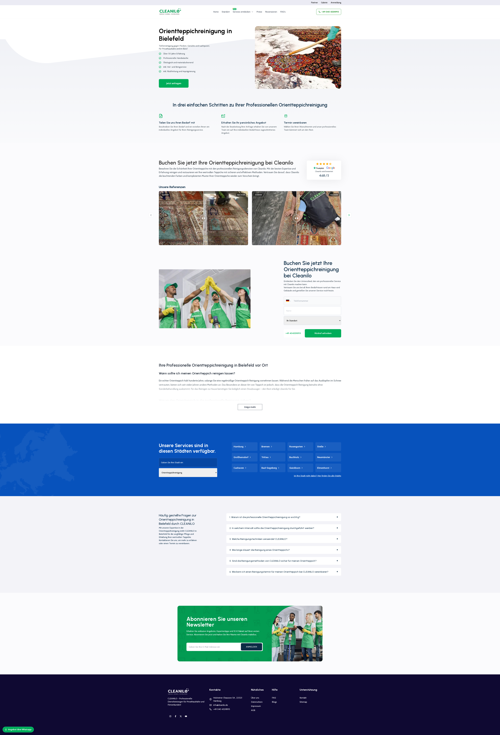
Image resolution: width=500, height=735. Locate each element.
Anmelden (251, 647)
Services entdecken (241, 12)
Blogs (274, 702)
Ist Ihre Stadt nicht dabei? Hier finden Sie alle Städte (317, 476)
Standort (226, 12)
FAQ (274, 698)
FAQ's (283, 12)
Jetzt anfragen (173, 83)
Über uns (255, 698)
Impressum (256, 706)
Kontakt (303, 698)
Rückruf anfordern (323, 333)
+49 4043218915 (293, 333)
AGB (253, 710)
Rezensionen (271, 12)
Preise (259, 12)
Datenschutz (256, 702)
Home (216, 12)
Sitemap (303, 702)
